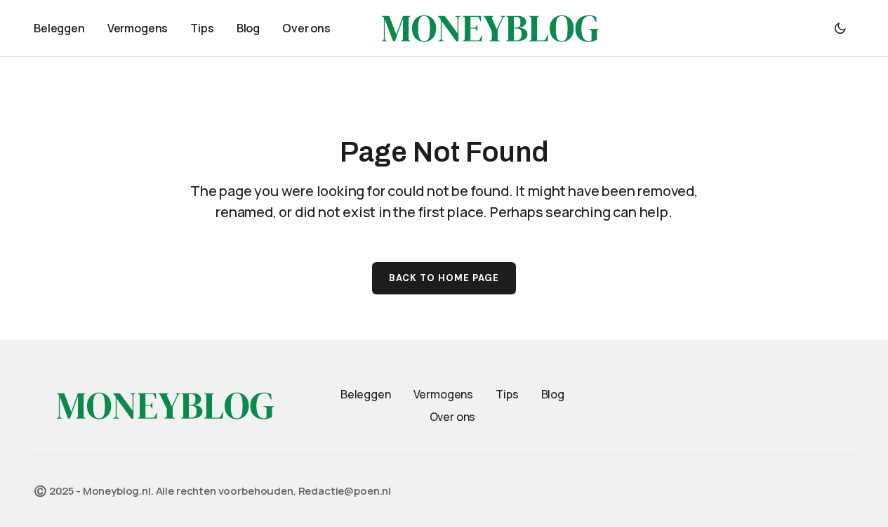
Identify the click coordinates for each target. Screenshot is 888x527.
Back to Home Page (444, 278)
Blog (552, 394)
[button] (840, 28)
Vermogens (443, 394)
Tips (507, 394)
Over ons (453, 416)
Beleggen (365, 394)
